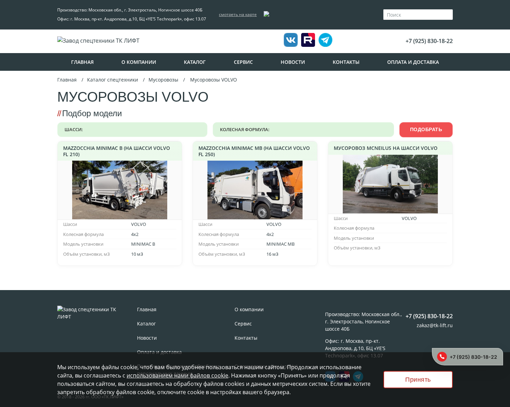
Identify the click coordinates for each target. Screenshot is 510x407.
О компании (138, 62)
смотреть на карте (238, 14)
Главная (82, 62)
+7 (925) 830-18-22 (429, 41)
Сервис (243, 62)
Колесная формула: (245, 129)
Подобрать (426, 129)
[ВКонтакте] (291, 41)
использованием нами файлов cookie (177, 375)
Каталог (195, 62)
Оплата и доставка (413, 62)
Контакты (346, 62)
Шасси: (74, 129)
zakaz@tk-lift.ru (435, 325)
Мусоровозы (163, 79)
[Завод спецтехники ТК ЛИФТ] (116, 40)
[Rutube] (308, 40)
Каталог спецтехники (112, 79)
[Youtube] (325, 41)
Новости (293, 62)
